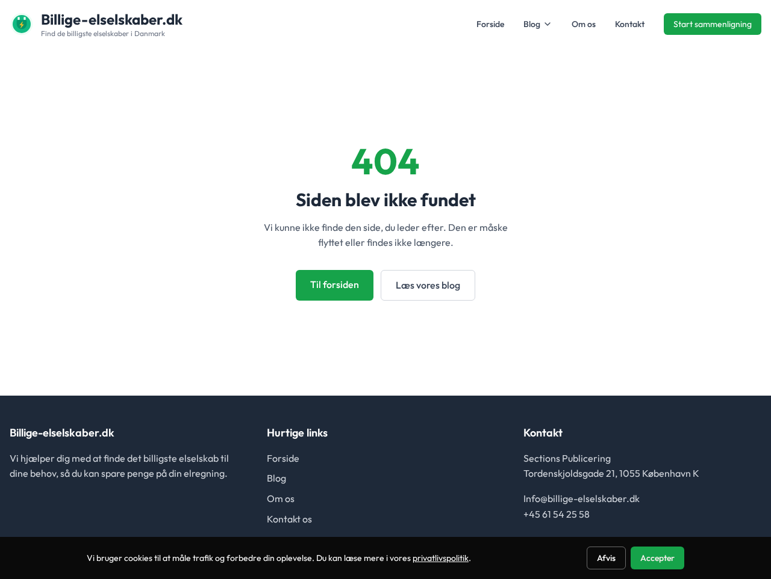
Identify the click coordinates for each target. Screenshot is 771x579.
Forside (490, 24)
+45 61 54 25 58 (556, 514)
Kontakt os (289, 519)
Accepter (657, 558)
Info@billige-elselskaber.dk (581, 498)
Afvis (606, 558)
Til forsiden (334, 284)
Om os (584, 24)
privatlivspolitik (441, 558)
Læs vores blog (428, 285)
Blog (531, 24)
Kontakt (630, 24)
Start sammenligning (712, 24)
